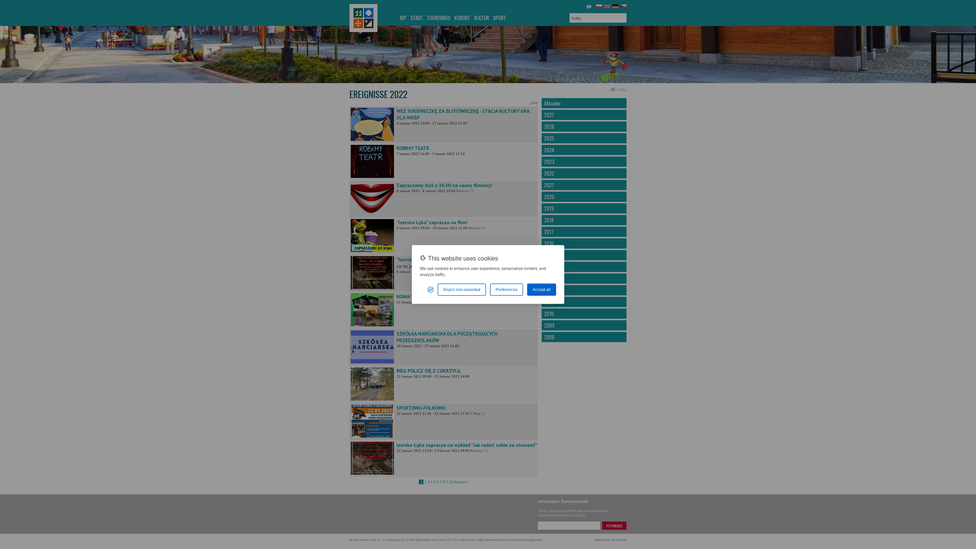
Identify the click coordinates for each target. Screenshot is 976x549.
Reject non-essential (461, 289)
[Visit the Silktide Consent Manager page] (431, 290)
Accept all (542, 289)
